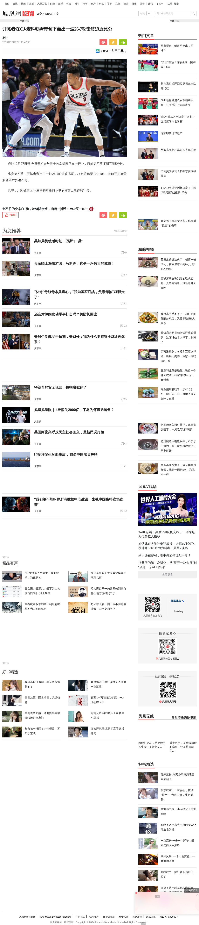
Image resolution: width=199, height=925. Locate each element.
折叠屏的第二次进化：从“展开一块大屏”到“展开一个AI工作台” (167, 565)
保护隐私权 (109, 916)
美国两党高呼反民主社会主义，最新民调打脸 (69, 432)
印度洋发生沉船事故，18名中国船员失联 (66, 454)
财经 (52, 3)
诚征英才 (94, 916)
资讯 (15, 3)
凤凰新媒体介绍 (27, 916)
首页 (7, 3)
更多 (158, 4)
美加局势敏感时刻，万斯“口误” (58, 241)
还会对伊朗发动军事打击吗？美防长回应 (65, 314)
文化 (117, 3)
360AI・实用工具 (112, 51)
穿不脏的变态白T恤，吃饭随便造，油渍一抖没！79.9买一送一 (45, 209)
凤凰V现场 (147, 486)
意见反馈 (137, 916)
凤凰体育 (175, 600)
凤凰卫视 (42, 3)
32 (125, 303)
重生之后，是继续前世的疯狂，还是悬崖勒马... (183, 746)
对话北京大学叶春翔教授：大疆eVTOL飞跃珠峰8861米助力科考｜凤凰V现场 (166, 545)
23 (125, 325)
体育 (68, 3)
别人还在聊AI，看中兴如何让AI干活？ (164, 555)
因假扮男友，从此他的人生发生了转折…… (152, 745)
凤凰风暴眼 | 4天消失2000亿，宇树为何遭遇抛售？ (74, 409)
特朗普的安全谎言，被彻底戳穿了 (60, 387)
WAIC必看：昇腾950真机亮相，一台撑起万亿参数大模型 (166, 534)
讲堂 (175, 717)
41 (125, 466)
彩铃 (187, 717)
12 (125, 511)
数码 (150, 3)
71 (125, 348)
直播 (31, 3)
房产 (93, 3)
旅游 (126, 3)
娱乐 (60, 3)
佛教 (134, 3)
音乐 (181, 717)
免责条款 (123, 916)
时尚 (77, 3)
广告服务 (80, 916)
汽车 (85, 3)
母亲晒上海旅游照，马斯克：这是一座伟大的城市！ (74, 263)
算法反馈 (122, 230)
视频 (23, 3)
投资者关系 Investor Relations (56, 916)
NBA (48, 13)
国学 (142, 3)
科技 (101, 3)
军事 (109, 3)
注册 (170, 3)
